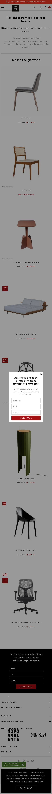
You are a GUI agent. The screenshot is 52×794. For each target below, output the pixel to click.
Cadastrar (26, 418)
